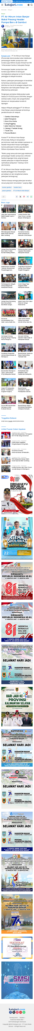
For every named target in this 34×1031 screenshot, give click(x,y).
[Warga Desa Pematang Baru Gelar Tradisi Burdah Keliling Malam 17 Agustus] (8, 243)
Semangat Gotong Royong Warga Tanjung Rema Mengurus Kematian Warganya (8, 337)
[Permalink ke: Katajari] (2, 26)
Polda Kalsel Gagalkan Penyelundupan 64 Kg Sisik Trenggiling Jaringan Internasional (22, 443)
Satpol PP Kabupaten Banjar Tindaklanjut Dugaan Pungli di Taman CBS (7, 389)
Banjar (3, 13)
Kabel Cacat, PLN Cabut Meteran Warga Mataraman (25, 303)
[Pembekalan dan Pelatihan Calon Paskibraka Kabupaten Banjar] (25, 365)
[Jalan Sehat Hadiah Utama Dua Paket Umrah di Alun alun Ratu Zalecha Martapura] (25, 313)
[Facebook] (10, 1012)
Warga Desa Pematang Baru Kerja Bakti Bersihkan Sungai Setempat (8, 303)
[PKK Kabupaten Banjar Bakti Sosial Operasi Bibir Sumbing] (8, 226)
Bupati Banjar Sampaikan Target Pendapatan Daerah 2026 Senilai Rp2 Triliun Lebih (25, 389)
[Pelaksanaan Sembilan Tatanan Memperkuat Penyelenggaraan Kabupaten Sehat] (8, 261)
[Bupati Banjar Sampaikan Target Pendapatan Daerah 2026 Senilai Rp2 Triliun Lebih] (25, 382)
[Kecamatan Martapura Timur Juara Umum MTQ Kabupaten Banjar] (8, 365)
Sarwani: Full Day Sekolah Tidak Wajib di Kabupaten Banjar (25, 337)
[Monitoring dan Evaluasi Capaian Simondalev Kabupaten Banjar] (25, 243)
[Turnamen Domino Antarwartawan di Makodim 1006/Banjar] (25, 226)
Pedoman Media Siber (17, 1019)
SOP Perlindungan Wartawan (17, 1022)
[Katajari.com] (13, 4)
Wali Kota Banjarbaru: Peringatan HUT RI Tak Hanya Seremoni (22, 434)
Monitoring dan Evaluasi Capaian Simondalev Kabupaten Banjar (25, 250)
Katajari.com (5, 56)
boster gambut (6, 187)
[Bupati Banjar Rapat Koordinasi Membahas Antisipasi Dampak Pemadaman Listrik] (25, 400)
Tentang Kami (13, 1017)
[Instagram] (17, 1012)
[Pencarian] (32, 4)
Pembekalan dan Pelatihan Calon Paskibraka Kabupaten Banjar (25, 372)
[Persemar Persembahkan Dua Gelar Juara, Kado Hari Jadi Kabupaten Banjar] (8, 313)
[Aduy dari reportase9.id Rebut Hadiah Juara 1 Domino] (8, 209)
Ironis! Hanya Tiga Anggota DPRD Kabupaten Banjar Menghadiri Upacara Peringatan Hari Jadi (24, 285)
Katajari (7, 25)
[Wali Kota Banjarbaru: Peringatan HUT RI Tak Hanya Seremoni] (5, 435)
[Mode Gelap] (29, 4)
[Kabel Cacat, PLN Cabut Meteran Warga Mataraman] (25, 295)
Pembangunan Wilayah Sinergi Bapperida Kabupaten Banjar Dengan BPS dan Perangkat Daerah (8, 285)
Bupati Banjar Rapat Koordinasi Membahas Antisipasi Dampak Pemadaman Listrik (25, 407)
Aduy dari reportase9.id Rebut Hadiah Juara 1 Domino (8, 216)
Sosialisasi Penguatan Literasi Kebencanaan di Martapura (8, 355)
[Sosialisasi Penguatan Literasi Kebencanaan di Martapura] (8, 347)
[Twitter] (13, 1012)
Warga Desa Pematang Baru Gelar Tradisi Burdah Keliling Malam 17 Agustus (8, 251)
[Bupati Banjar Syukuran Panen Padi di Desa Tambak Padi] (25, 347)
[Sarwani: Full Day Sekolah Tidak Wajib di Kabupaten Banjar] (25, 330)
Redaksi (22, 1017)
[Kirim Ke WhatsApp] (31, 196)
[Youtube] (20, 1012)
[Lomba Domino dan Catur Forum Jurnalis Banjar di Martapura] (25, 209)
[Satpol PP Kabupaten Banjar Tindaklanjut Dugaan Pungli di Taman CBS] (8, 382)
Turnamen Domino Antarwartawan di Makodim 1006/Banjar (25, 233)
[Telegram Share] (27, 196)
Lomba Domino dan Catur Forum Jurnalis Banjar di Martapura (24, 216)
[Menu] (2, 4)
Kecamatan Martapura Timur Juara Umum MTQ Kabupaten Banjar (8, 372)
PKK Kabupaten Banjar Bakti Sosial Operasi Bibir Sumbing (8, 233)
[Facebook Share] (16, 196)
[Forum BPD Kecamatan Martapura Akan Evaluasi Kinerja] (8, 400)
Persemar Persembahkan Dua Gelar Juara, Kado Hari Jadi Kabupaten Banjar (8, 320)
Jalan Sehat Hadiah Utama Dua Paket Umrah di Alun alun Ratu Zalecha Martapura (25, 320)
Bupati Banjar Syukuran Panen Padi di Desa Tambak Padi (25, 355)
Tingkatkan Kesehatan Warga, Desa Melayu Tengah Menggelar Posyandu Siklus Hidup (25, 268)
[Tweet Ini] (20, 196)
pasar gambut (6, 190)
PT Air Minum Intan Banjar (16, 25)
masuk (10, 421)
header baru (17, 187)
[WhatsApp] (23, 1012)
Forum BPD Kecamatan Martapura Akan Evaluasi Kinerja (8, 407)
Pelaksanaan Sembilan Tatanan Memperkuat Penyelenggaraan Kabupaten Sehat (8, 268)
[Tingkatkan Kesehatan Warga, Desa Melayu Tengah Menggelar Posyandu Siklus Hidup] (25, 261)
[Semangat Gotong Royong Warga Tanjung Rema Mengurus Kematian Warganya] (8, 330)
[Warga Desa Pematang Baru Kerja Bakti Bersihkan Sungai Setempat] (8, 295)
